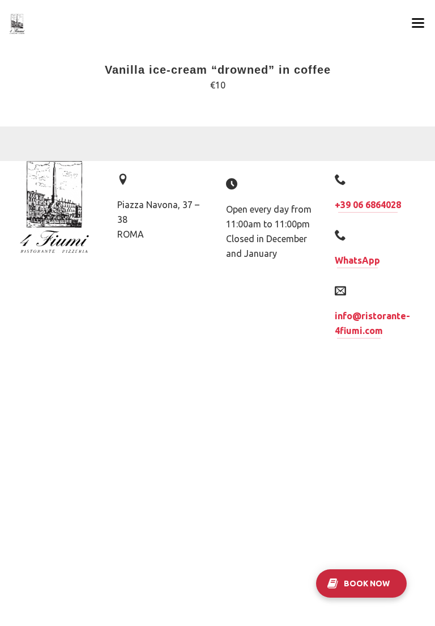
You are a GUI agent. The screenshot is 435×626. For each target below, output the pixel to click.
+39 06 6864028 (368, 205)
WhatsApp (357, 260)
